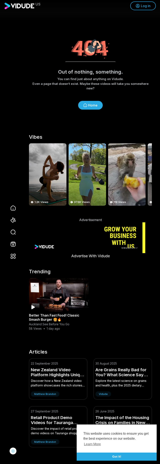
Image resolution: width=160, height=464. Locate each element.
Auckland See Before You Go (49, 324)
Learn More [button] (92, 444)
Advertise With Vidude (90, 256)
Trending (40, 272)
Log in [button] (145, 6)
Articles (38, 352)
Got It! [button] (116, 456)
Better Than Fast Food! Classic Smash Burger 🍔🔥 (54, 317)
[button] (10, 232)
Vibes (35, 137)
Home (93, 105)
